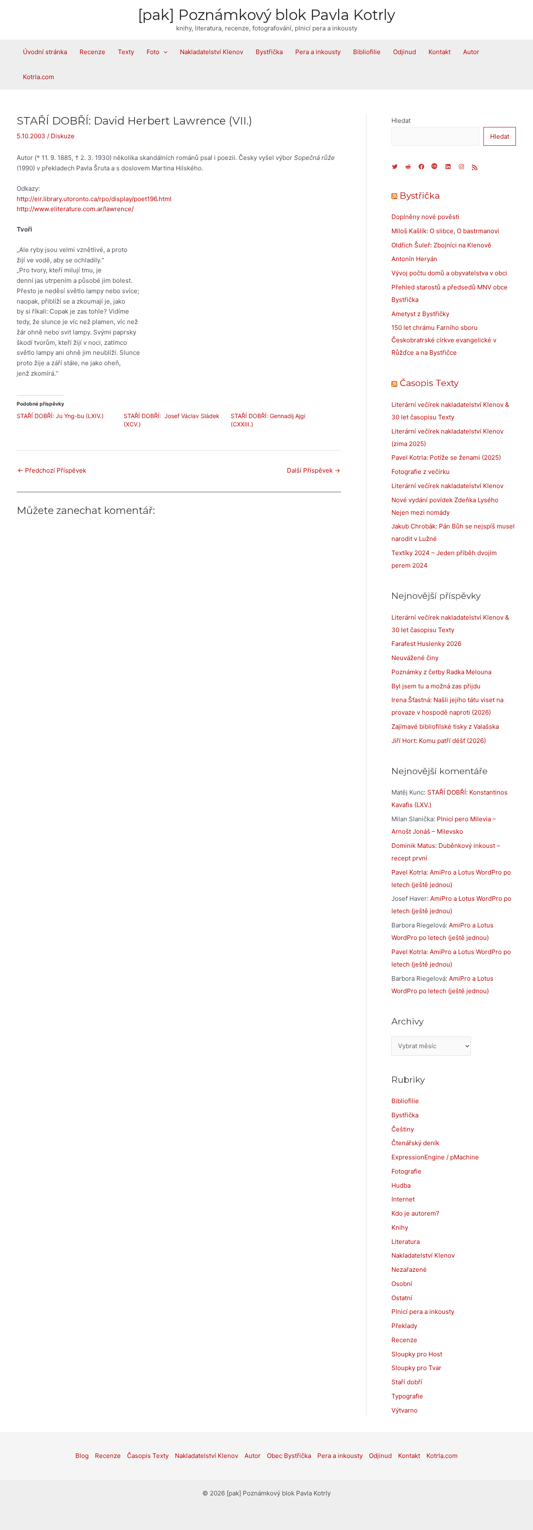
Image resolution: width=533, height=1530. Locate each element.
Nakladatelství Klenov (211, 52)
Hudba (401, 1185)
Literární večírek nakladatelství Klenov (447, 486)
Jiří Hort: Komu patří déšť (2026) (438, 741)
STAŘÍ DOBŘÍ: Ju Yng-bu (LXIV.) (60, 415)
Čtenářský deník (415, 1143)
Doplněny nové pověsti (425, 217)
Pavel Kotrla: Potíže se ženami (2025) (446, 457)
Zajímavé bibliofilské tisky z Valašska (445, 726)
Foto (153, 52)
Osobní (401, 1284)
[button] (163, 52)
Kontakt (439, 52)
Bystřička (269, 52)
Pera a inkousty (318, 52)
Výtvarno (404, 1410)
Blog (82, 1456)
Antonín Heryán (414, 259)
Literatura (405, 1242)
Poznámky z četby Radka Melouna (441, 672)
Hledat (401, 121)
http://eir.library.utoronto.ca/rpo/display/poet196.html (94, 199)
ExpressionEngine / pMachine (435, 1157)
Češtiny (402, 1129)
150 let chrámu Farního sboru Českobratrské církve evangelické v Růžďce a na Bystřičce (443, 340)
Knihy (399, 1227)
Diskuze (63, 136)
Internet (403, 1199)
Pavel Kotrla (408, 872)
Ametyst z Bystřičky (420, 314)
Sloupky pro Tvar (416, 1368)
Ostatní (401, 1298)
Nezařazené (409, 1269)
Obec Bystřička (289, 1456)
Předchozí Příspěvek (51, 470)
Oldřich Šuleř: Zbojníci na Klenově (441, 245)
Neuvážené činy (414, 658)
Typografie (407, 1396)
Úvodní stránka (45, 52)
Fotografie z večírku (420, 472)
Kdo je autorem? (415, 1213)
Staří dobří (406, 1382)
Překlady (404, 1326)
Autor (471, 52)
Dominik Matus (413, 846)
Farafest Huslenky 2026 (426, 644)
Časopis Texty (429, 383)
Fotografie (406, 1171)
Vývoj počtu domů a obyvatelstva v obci (449, 273)
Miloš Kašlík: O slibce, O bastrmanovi (445, 231)
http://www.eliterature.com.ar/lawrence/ (75, 209)
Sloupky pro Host (416, 1354)
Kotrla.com (38, 77)
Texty (126, 52)
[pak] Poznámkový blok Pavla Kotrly (266, 15)
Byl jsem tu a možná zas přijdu (436, 686)
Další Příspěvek (313, 470)
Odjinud (404, 52)
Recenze (92, 52)
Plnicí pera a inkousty (422, 1312)
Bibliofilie (367, 52)
